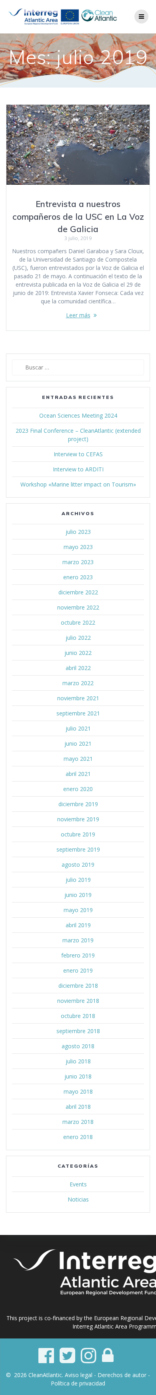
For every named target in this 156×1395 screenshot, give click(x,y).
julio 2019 (78, 879)
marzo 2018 (78, 1121)
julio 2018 (78, 1061)
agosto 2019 (78, 864)
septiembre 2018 (78, 1031)
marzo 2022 (78, 683)
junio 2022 (78, 652)
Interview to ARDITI (78, 469)
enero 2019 (78, 970)
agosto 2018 (78, 1046)
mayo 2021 (78, 758)
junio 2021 (78, 743)
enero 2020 (78, 789)
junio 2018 (78, 1076)
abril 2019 (78, 925)
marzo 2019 (78, 940)
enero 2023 (78, 577)
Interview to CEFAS (78, 454)
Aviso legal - (81, 1375)
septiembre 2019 (78, 849)
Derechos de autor (122, 1375)
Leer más (78, 315)
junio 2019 (78, 895)
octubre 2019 (78, 834)
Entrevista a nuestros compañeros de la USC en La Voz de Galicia (78, 216)
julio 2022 (78, 637)
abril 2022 (78, 668)
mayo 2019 (78, 910)
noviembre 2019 (78, 819)
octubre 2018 (78, 1016)
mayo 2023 (78, 547)
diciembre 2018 (78, 985)
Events (78, 1184)
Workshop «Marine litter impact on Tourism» (78, 484)
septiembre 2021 (78, 713)
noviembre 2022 (78, 607)
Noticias (78, 1199)
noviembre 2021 (78, 698)
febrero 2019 (78, 955)
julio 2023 (78, 531)
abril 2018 (78, 1106)
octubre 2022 (78, 622)
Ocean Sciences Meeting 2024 (78, 415)
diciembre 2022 (78, 592)
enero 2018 (78, 1137)
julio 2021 (78, 728)
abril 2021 (78, 774)
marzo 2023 (78, 562)
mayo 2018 (78, 1091)
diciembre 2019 (78, 804)
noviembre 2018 (78, 1000)
